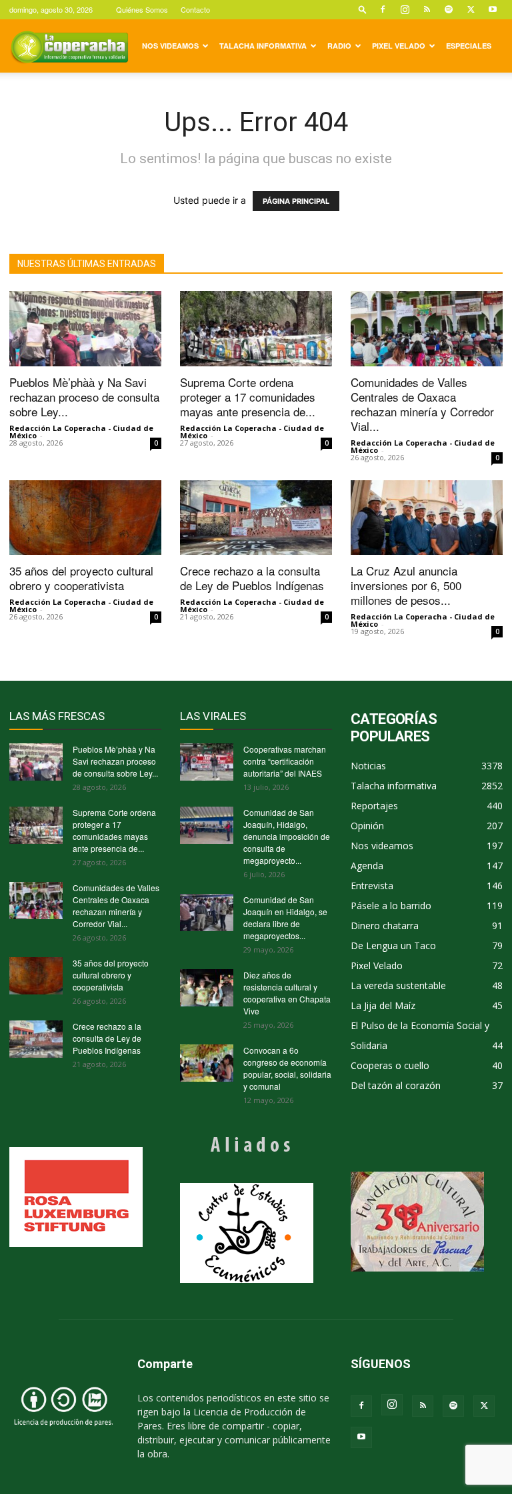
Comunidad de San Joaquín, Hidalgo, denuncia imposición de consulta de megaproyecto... (286, 836)
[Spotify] (449, 9)
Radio (339, 46)
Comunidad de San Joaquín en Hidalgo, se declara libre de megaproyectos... (285, 917)
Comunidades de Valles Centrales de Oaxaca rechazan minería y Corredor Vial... (422, 404)
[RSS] (427, 9)
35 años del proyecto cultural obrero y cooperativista (81, 577)
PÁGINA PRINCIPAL (296, 201)
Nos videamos (170, 46)
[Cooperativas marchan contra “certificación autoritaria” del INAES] (206, 762)
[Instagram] (405, 9)
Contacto (195, 9)
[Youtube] (493, 9)
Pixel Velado (398, 46)
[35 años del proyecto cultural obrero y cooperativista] (85, 518)
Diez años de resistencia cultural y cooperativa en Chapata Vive (287, 992)
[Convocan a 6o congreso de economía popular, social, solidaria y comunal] (206, 1063)
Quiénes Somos (142, 9)
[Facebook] (383, 9)
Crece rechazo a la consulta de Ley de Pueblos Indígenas (252, 577)
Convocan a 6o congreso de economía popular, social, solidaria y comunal (287, 1068)
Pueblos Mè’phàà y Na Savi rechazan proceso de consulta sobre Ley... (84, 397)
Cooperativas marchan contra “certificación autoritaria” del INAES (284, 761)
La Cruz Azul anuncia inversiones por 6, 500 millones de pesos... (406, 585)
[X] (471, 9)
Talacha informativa (263, 46)
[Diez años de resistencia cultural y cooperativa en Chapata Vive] (206, 987)
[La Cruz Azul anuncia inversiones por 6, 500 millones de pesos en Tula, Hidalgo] (427, 518)
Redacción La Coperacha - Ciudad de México (81, 431)
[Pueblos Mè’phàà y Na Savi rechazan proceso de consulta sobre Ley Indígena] (85, 328)
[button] (363, 9)
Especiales (468, 46)
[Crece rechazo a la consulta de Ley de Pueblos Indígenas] (256, 518)
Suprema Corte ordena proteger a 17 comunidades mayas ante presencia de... (247, 397)
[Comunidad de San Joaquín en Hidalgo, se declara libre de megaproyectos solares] (206, 912)
